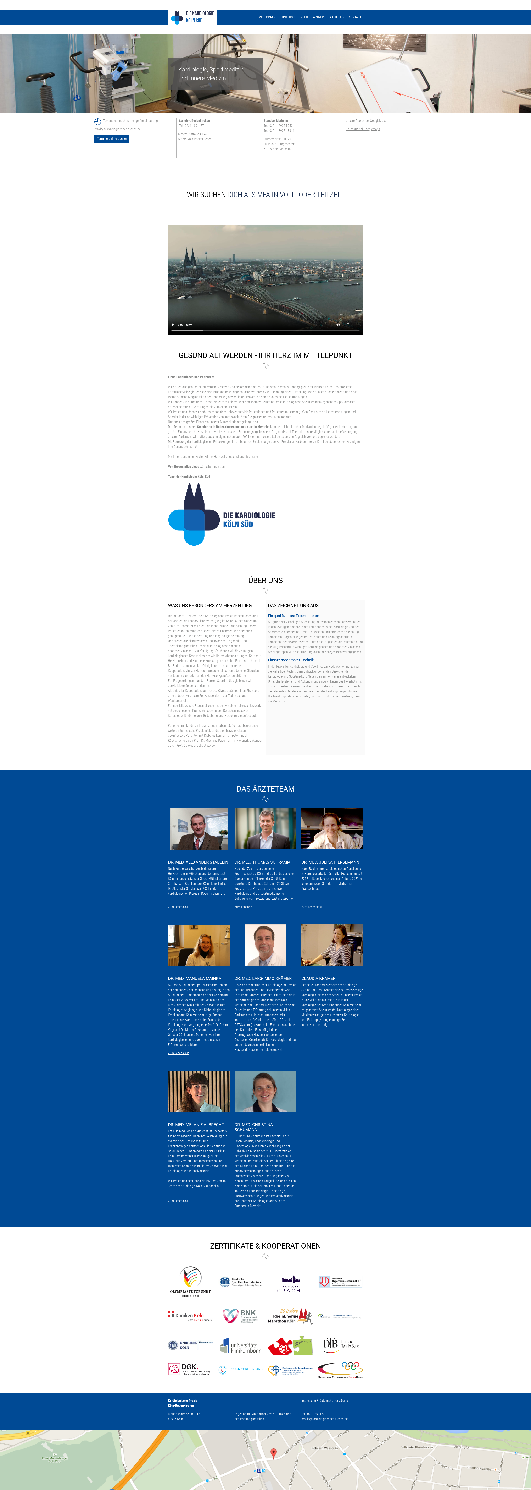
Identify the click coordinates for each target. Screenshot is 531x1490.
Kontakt (354, 17)
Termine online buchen (112, 139)
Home (259, 17)
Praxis (271, 17)
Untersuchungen (295, 17)
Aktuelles (337, 17)
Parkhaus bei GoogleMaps (363, 129)
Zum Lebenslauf (178, 907)
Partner (317, 17)
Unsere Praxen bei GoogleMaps (366, 121)
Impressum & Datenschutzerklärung (324, 1401)
